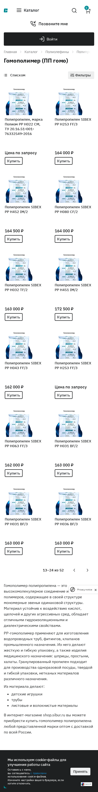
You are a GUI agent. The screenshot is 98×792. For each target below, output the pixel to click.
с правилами (38, 773)
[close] (96, 589)
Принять (80, 771)
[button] (27, 10)
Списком (17, 75)
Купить (13, 160)
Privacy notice (84, 589)
